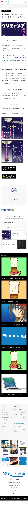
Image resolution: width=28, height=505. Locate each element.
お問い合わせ (4, 412)
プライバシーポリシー (5, 414)
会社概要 (3, 423)
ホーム (3, 406)
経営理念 (3, 426)
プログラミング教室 (18, 414)
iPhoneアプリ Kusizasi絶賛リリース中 (9, 301)
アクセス (14, 490)
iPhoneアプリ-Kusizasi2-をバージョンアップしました (13, 278)
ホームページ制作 (17, 409)
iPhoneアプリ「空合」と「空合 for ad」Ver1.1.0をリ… (13, 324)
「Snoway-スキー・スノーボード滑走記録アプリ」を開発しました (13, 348)
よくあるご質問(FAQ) (19, 423)
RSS (14, 493)
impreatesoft (14, 199)
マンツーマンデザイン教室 (19, 417)
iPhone (5, 227)
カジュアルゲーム (11, 227)
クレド (2, 429)
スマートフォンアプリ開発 (19, 412)
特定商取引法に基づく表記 (6, 417)
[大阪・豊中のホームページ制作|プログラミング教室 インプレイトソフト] (12, 2)
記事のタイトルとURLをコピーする (14, 40)
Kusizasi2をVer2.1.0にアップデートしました (11, 372)
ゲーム (16, 227)
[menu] (26, 2)
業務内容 (16, 406)
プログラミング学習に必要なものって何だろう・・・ (13, 395)
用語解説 (16, 431)
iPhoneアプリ (14, 10)
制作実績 (3, 409)
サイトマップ (4, 419)
